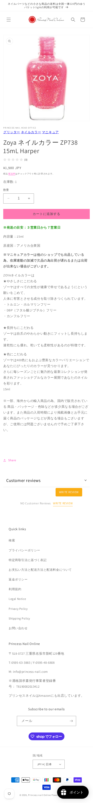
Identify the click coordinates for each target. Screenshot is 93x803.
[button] (8, 19)
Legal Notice (17, 599)
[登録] (71, 721)
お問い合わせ (18, 628)
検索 (12, 540)
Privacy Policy (18, 609)
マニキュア (50, 132)
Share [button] (12, 460)
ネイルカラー (31, 132)
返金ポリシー (18, 579)
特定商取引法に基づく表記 (27, 560)
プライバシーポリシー (24, 550)
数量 (6, 190)
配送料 (11, 173)
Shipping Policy (19, 618)
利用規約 (15, 589)
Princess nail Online (39, 795)
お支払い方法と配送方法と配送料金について (40, 570)
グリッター (11, 132)
